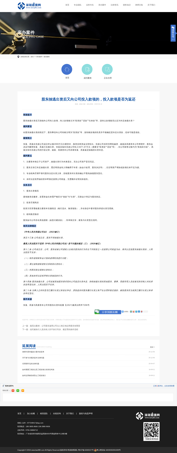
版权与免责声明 (86, 413)
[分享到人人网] (139, 311)
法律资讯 (114, 5)
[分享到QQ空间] (131, 311)
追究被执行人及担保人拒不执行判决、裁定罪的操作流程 (54, 329)
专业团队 (78, 5)
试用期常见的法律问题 (30, 364)
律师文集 (139, 5)
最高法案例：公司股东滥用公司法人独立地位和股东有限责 (55, 326)
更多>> (152, 347)
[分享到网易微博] (141, 311)
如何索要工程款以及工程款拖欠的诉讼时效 (38, 370)
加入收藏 (31, 413)
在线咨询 (57, 413)
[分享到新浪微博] (133, 311)
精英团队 (44, 413)
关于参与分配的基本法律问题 (33, 358)
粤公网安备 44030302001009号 (109, 450)
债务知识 (127, 5)
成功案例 (46, 57)
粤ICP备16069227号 (86, 450)
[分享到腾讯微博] (136, 311)
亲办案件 (102, 5)
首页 (67, 5)
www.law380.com (37, 450)
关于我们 (151, 5)
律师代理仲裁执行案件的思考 (33, 352)
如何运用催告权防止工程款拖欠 (34, 375)
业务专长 (90, 5)
